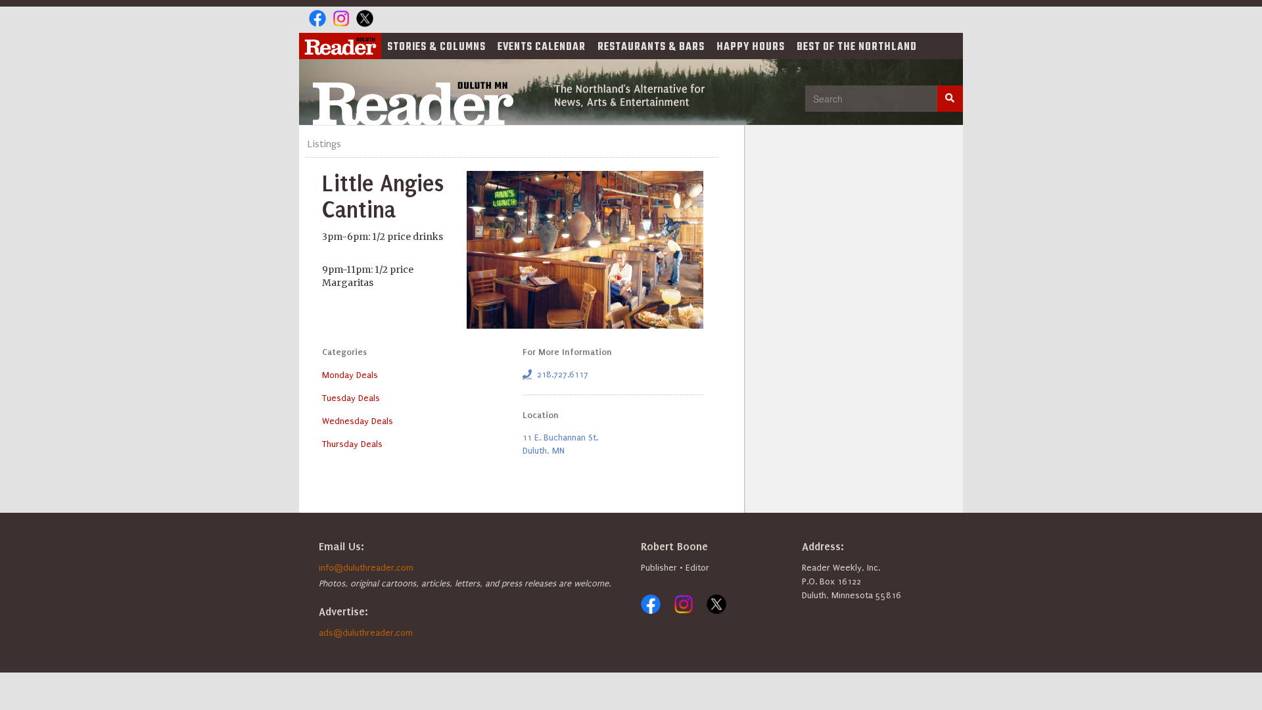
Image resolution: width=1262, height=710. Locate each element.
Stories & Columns (436, 47)
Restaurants (651, 47)
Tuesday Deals (351, 398)
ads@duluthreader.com (366, 633)
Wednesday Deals (357, 421)
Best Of (857, 47)
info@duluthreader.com (366, 568)
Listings (324, 144)
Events (542, 47)
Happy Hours (750, 47)
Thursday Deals (352, 444)
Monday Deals (350, 375)
